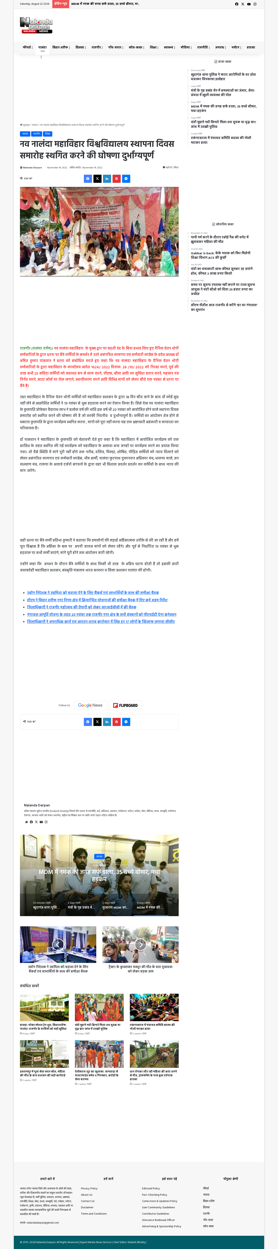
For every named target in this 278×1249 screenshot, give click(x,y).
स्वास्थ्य (168, 47)
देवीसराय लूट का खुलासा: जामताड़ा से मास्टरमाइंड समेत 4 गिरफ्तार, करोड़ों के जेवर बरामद (96, 1075)
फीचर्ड (27, 47)
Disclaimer (87, 1207)
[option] (99, 875)
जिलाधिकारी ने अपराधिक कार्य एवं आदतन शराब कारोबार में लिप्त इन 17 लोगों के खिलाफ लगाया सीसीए (101, 622)
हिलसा (80, 47)
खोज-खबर (135, 47)
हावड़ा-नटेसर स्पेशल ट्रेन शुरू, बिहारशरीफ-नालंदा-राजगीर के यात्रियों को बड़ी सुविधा (43, 1027)
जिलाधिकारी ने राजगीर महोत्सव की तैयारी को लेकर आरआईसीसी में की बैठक (81, 608)
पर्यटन (235, 47)
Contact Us (87, 1201)
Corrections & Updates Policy (159, 1201)
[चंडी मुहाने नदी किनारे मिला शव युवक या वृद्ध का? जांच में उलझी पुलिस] (99, 1007)
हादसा (251, 47)
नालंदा (42, 47)
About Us (86, 1195)
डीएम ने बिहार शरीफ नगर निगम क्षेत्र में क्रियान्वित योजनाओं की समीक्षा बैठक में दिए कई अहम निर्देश (97, 600)
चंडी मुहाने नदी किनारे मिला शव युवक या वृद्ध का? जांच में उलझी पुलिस (97, 1027)
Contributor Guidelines (155, 1214)
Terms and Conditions (94, 1214)
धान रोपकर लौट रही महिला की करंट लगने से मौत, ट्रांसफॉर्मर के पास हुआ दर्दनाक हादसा (153, 1075)
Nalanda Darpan (32, 168)
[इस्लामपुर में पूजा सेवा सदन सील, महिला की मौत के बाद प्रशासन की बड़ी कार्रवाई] (44, 1054)
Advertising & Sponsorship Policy (161, 1226)
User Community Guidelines (158, 1207)
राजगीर (96, 47)
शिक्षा (153, 47)
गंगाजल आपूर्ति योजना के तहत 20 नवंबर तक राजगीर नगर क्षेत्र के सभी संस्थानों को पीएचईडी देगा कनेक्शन (101, 615)
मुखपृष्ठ (26, 125)
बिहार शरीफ (60, 47)
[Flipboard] (125, 705)
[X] (36, 822)
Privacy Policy (89, 1188)
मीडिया (185, 47)
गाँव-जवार (114, 47)
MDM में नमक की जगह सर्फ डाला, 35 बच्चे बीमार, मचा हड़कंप (110, 4)
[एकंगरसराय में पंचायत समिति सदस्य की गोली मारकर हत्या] (154, 1007)
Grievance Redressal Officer (158, 1220)
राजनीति (202, 47)
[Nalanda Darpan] (36, 25)
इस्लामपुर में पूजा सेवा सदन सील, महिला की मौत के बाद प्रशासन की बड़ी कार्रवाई (42, 1073)
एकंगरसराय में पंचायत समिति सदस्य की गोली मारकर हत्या (152, 1027)
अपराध (219, 47)
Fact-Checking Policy (154, 1195)
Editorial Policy (151, 1188)
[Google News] (90, 705)
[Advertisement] (180, 22)
